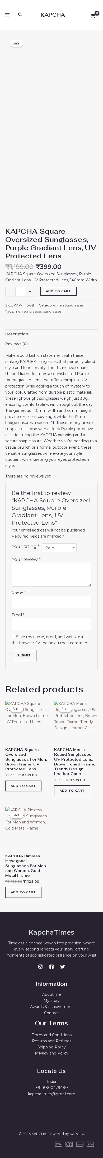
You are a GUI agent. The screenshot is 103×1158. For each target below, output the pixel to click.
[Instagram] (40, 966)
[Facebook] (51, 966)
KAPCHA (53, 14)
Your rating (26, 546)
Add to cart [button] (23, 786)
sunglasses (52, 311)
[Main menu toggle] (7, 15)
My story (52, 1000)
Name (19, 593)
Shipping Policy (52, 1047)
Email (18, 614)
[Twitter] (62, 966)
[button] (20, 14)
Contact (51, 1013)
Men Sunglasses (70, 305)
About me (51, 994)
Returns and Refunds (51, 1041)
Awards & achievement (51, 1006)
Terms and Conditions (52, 1035)
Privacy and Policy (51, 1053)
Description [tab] (16, 334)
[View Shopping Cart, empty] (93, 16)
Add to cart (58, 291)
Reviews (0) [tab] (16, 343)
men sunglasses (28, 311)
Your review (26, 559)
